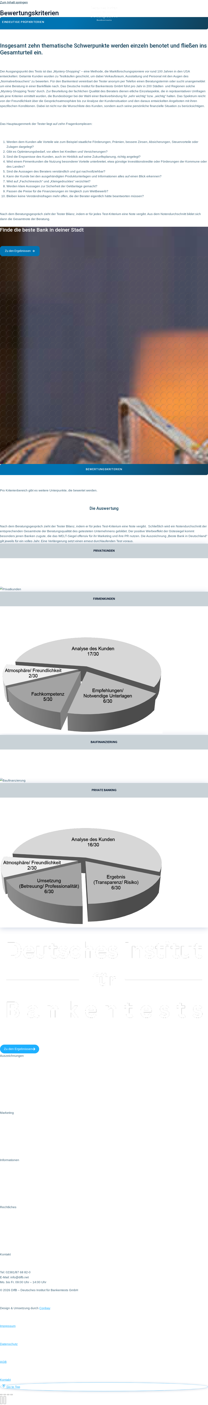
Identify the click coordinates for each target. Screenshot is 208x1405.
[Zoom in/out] (11, 1394)
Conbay (44, 1308)
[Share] (4, 1394)
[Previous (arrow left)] (1, 1400)
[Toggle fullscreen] (8, 1394)
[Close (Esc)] (1, 1394)
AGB (3, 1362)
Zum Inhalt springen (14, 2)
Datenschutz (9, 1344)
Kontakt (5, 1379)
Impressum (8, 1326)
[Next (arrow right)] (4, 1400)
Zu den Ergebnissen (18, 251)
